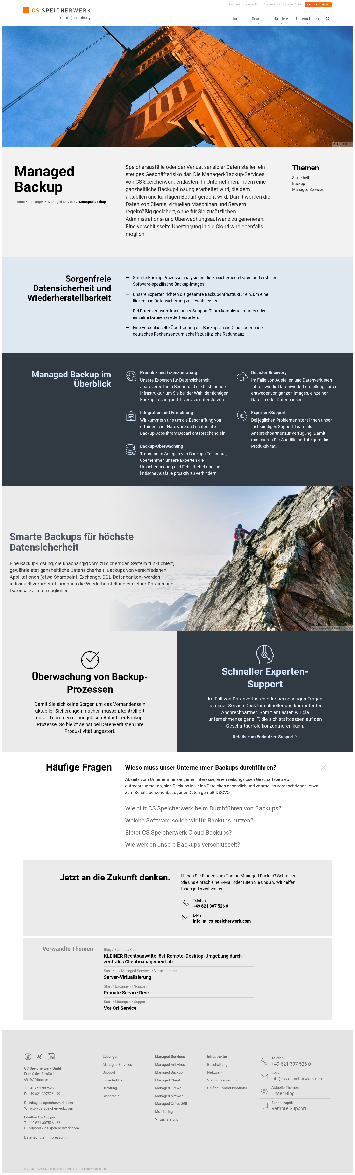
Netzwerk (214, 1072)
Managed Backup (169, 1072)
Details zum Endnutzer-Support (265, 736)
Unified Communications (227, 1088)
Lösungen (258, 18)
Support (109, 1072)
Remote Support (318, 4)
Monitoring (164, 1112)
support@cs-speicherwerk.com (54, 1128)
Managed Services (61, 202)
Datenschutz (252, 4)
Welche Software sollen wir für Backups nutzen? (189, 820)
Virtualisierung (166, 1119)
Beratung (110, 1088)
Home (236, 18)
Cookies (234, 4)
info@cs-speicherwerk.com (51, 1103)
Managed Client (167, 1080)
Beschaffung (217, 1064)
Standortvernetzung (222, 1080)
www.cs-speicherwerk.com (51, 1108)
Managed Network (170, 1096)
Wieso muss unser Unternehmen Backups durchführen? (200, 767)
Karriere (281, 18)
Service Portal (292, 4)
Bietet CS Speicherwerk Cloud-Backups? (178, 832)
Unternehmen (307, 18)
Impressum (272, 4)
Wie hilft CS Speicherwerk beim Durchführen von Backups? (203, 808)
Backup (298, 183)
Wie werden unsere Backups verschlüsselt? (182, 844)
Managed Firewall (169, 1088)
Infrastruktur (112, 1080)
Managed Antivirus (170, 1064)
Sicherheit (300, 178)
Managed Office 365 (171, 1104)
